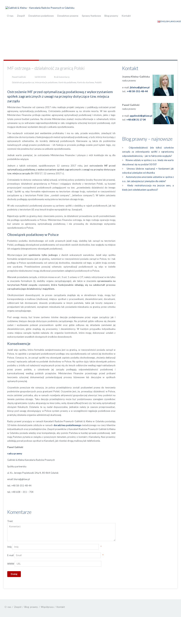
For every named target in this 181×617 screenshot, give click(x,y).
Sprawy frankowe (91, 15)
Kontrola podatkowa (67, 82)
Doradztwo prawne (67, 15)
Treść (10, 521)
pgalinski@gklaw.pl (141, 115)
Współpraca (47, 606)
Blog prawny (111, 15)
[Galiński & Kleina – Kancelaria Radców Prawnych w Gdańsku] (39, 7)
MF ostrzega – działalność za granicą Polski (45, 68)
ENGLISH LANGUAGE (170, 21)
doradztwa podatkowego (67, 425)
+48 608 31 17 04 (136, 119)
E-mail (10, 555)
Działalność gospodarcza (23, 82)
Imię (9, 546)
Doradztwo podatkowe (41, 15)
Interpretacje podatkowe (46, 82)
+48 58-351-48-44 (137, 91)
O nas (10, 15)
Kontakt (126, 15)
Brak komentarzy (62, 77)
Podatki (98, 82)
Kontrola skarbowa (85, 82)
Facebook (166, 607)
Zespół (21, 15)
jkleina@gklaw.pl (140, 87)
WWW (10, 563)
